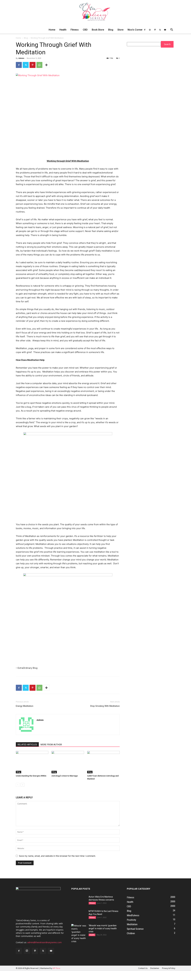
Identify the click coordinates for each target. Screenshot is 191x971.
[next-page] (22, 785)
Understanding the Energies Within (31, 776)
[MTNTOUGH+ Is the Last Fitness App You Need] (78, 915)
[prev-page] (18, 785)
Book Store (98, 29)
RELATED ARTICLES (27, 744)
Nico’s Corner (135, 29)
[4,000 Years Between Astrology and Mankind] (103, 762)
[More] (46, 65)
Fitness (75, 29)
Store (120, 29)
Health (62, 29)
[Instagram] (150, 29)
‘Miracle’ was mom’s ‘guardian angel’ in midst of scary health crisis (103, 928)
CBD (85, 29)
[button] (171, 30)
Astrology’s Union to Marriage (64, 776)
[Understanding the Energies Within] (32, 762)
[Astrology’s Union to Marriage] (67, 762)
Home (52, 29)
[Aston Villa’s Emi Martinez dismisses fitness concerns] (78, 900)
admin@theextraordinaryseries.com (44, 942)
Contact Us (142, 968)
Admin (21, 58)
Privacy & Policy (168, 968)
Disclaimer (154, 968)
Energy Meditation (24, 706)
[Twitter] (160, 29)
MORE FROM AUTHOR (51, 744)
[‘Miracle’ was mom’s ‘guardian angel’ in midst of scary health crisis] (78, 933)
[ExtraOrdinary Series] (95, 13)
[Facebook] (145, 29)
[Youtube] (165, 29)
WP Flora (56, 968)
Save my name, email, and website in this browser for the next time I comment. (57, 856)
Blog (110, 29)
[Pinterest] (155, 29)
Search (167, 44)
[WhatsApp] (39, 65)
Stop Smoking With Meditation (105, 706)
